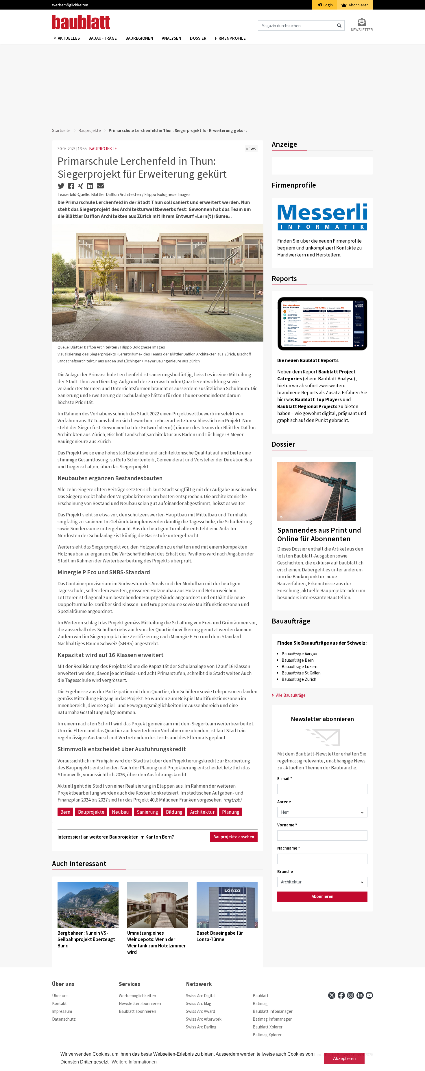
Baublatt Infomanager (273, 1011)
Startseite (61, 130)
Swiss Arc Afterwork (203, 1019)
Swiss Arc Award (200, 1011)
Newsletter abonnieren (140, 1003)
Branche (285, 871)
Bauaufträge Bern (298, 660)
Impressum (62, 1011)
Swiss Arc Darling (201, 1027)
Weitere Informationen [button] (134, 1061)
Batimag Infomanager (272, 1019)
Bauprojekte (89, 130)
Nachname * (288, 848)
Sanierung (147, 812)
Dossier (198, 38)
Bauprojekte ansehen (233, 836)
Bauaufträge (102, 38)
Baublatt (261, 995)
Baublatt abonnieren (137, 1011)
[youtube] (369, 995)
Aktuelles (69, 38)
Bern (65, 812)
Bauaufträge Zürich (299, 679)
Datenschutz (64, 1019)
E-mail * (284, 778)
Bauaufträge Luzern (299, 666)
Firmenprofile (230, 38)
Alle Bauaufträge (290, 695)
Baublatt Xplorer (267, 1027)
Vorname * (287, 825)
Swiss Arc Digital (200, 995)
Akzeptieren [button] (344, 1058)
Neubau (120, 812)
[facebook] (341, 995)
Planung (230, 812)
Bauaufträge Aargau (299, 653)
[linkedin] (360, 995)
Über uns (60, 995)
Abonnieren (358, 5)
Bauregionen (139, 38)
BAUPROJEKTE (103, 148)
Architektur (202, 812)
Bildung (174, 812)
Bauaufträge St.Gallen (301, 673)
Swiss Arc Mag (198, 1003)
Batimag (260, 1003)
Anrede (284, 801)
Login (328, 5)
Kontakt (59, 1003)
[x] (331, 995)
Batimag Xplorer (267, 1034)
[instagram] (350, 995)
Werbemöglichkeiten (70, 5)
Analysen (171, 38)
